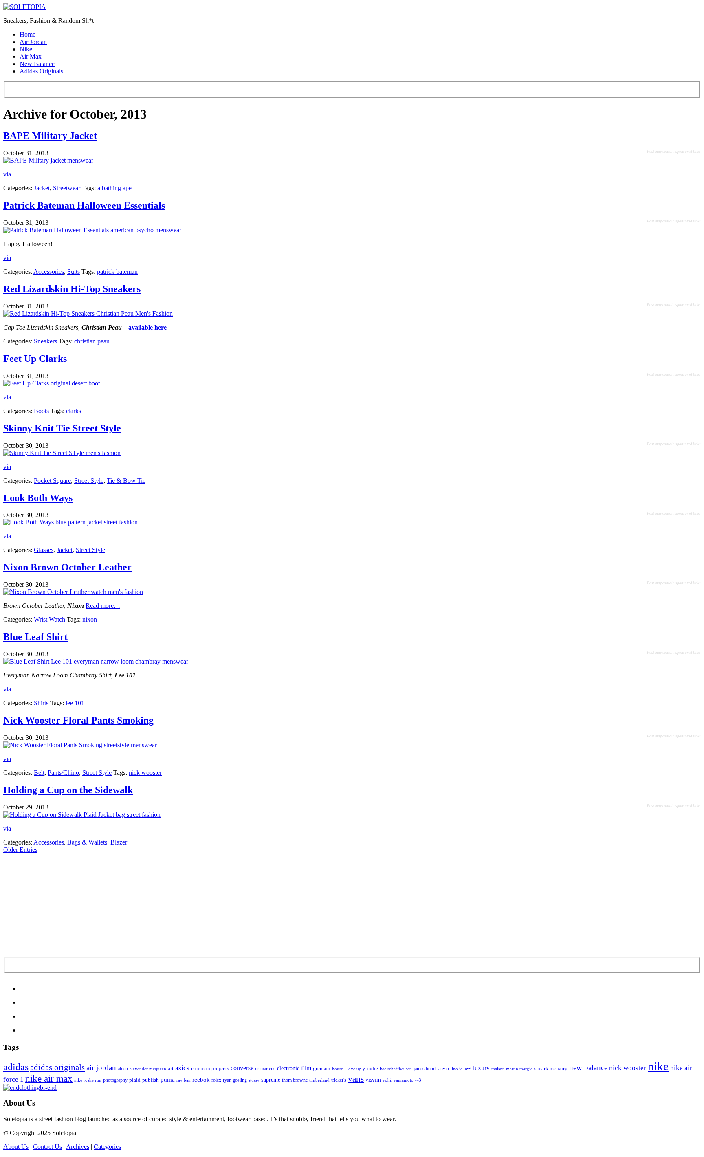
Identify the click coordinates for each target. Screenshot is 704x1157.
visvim (373, 1079)
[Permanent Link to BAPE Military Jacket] (48, 160)
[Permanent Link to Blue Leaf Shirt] (95, 661)
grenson (321, 1068)
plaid (135, 1080)
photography (115, 1080)
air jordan (101, 1067)
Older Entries (20, 849)
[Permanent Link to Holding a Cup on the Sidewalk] (82, 814)
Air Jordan (33, 41)
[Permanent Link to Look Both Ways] (70, 522)
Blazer (118, 842)
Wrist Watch (49, 619)
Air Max (31, 56)
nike (658, 1066)
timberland (319, 1080)
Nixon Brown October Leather (67, 567)
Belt (39, 772)
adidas (16, 1067)
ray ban (183, 1080)
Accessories (48, 271)
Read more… (103, 605)
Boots (41, 410)
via (7, 174)
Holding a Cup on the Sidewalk (68, 790)
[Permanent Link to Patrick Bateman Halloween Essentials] (92, 230)
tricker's (338, 1080)
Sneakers (45, 341)
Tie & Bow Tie (126, 480)
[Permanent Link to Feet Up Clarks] (51, 383)
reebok (201, 1079)
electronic (288, 1068)
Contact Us (47, 1146)
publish (150, 1080)
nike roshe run (87, 1080)
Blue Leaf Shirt (35, 636)
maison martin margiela (513, 1068)
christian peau (92, 341)
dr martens (265, 1068)
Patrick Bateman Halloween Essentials (84, 205)
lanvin (443, 1068)
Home (27, 34)
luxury (481, 1068)
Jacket (42, 188)
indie (372, 1068)
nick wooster (145, 772)
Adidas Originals (41, 71)
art (171, 1068)
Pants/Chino (63, 772)
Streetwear (66, 188)
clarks (73, 410)
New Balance (37, 63)
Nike (26, 49)
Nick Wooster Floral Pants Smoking (78, 720)
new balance (588, 1067)
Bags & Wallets (87, 842)
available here (147, 327)
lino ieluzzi (461, 1068)
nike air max (49, 1078)
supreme (270, 1080)
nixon (89, 619)
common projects (210, 1068)
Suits (73, 271)
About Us (16, 1146)
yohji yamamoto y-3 (402, 1080)
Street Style (88, 480)
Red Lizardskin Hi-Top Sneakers (72, 289)
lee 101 (75, 702)
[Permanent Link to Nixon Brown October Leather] (73, 591)
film (306, 1068)
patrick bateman (117, 271)
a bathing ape (114, 188)
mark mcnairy (552, 1068)
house (337, 1069)
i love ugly (355, 1068)
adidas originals (57, 1067)
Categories (107, 1146)
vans (356, 1078)
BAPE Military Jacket (50, 135)
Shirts (41, 702)
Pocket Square (52, 480)
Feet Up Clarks (35, 358)
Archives (77, 1146)
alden (123, 1068)
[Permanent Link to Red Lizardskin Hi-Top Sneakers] (88, 313)
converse (242, 1068)
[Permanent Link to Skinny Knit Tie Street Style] (62, 452)
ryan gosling (235, 1080)
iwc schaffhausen (396, 1068)
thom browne (295, 1080)
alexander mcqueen (148, 1068)
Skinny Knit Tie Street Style (62, 428)
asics (182, 1068)
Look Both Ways (38, 498)
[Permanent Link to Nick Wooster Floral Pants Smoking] (80, 744)
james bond (425, 1068)
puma (168, 1079)
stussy (254, 1080)
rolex (216, 1080)
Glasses (43, 549)
